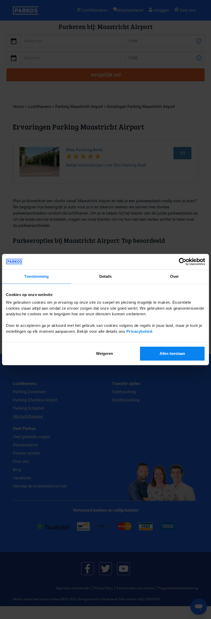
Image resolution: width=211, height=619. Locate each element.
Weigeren (104, 353)
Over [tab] (174, 276)
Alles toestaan (172, 353)
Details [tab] (105, 276)
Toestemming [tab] (36, 276)
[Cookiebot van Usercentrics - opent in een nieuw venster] (182, 261)
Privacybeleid (139, 331)
